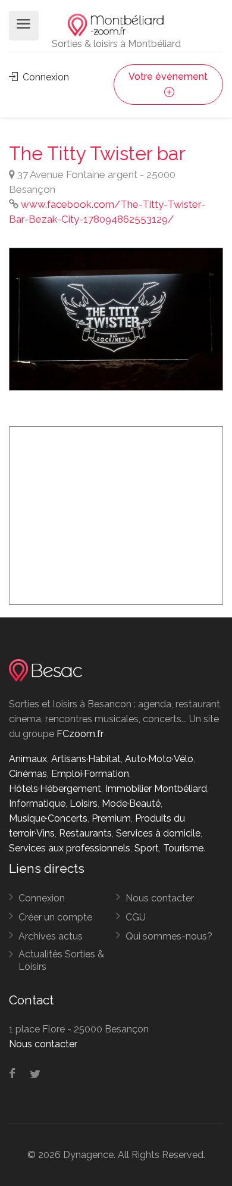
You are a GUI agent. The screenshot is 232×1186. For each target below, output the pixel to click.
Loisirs (84, 803)
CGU (136, 917)
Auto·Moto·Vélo (159, 758)
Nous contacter (160, 898)
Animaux (28, 758)
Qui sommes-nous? (169, 936)
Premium (111, 818)
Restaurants (85, 833)
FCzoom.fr (80, 733)
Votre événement (168, 76)
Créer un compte (55, 917)
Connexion (44, 77)
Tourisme (183, 848)
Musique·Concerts (48, 818)
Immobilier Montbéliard (156, 788)
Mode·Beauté (131, 803)
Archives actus (50, 936)
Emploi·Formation (90, 773)
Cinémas (28, 773)
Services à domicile (158, 833)
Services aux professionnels (69, 848)
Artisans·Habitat (86, 758)
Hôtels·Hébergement (55, 788)
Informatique (37, 803)
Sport (146, 848)
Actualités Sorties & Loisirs (61, 960)
